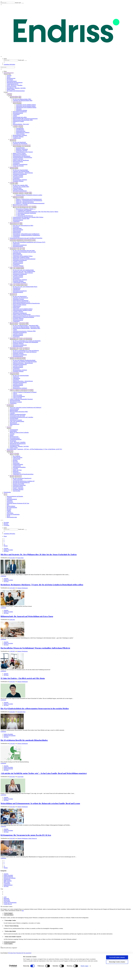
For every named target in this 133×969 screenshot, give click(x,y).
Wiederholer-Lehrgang (21, 110)
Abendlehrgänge (20, 129)
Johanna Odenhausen (22, 588)
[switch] (47, 966)
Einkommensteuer (8, 885)
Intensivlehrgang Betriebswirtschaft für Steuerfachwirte (26, 303)
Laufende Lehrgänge (18, 125)
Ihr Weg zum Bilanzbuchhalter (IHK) (22, 99)
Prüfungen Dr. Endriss (18, 121)
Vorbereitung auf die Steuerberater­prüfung (23, 474)
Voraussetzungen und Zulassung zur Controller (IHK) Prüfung (28, 217)
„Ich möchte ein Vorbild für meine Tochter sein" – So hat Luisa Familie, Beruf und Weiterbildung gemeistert (44, 773)
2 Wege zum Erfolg (17, 479)
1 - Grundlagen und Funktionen (23, 210)
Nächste (6, 545)
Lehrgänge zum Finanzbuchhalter (21, 171)
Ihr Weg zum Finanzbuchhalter (20, 170)
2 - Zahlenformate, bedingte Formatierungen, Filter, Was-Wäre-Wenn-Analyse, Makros (37, 211)
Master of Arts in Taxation (19, 153)
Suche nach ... (18, 2)
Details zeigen (84, 966)
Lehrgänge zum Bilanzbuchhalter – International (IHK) (26, 327)
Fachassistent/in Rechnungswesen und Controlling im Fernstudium (26, 238)
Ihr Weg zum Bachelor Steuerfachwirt (22, 478)
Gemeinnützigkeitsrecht (15, 439)
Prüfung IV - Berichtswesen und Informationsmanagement (30, 203)
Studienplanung (17, 472)
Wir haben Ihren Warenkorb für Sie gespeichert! (19, 953)
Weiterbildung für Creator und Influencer (20, 347)
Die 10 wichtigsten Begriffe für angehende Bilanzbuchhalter (24, 740)
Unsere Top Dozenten (18, 165)
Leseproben (9, 500)
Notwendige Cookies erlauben (117, 962)
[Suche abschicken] (26, 60)
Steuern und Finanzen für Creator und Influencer (25, 352)
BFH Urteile (7, 882)
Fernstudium (16, 227)
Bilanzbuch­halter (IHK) (15, 96)
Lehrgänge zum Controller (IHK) (21, 186)
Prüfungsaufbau (17, 232)
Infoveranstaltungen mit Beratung (15, 496)
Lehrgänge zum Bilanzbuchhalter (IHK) (22, 100)
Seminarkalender (14, 429)
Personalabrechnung (12, 81)
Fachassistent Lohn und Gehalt (17, 247)
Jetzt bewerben (16, 490)
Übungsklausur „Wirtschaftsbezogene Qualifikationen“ (26, 233)
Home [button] (5, 71)
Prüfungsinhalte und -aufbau (20, 117)
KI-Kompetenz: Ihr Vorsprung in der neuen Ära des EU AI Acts (26, 835)
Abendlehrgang (16, 288)
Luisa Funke (20, 776)
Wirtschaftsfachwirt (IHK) (16, 222)
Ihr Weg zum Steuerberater (19, 142)
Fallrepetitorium (17, 306)
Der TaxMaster (16, 456)
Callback (9, 511)
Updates (15, 329)
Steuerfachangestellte (15, 400)
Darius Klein (20, 557)
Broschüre (15, 461)
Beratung (15, 460)
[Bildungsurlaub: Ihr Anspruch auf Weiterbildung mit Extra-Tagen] (12, 636)
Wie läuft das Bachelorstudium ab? (21, 482)
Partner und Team (17, 470)
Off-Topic (6, 551)
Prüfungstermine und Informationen (21, 156)
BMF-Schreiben (8, 880)
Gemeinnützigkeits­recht (12, 83)
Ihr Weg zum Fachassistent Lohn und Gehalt (24, 250)
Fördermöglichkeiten (18, 464)
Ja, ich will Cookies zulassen (117, 957)
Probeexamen (16, 307)
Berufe (8, 515)
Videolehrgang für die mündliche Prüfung (26, 107)
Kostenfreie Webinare (18, 136)
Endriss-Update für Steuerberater (21, 160)
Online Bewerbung (17, 457)
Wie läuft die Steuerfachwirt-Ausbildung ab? (24, 481)
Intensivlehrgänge (17, 102)
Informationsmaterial (18, 113)
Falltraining (19, 108)
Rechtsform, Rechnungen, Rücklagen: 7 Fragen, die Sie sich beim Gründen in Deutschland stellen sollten (42, 585)
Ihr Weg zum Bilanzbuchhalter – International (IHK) (25, 325)
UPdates (15, 115)
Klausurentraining (20, 147)
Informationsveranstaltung (19, 467)
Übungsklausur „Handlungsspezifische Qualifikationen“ (26, 235)
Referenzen (15, 471)
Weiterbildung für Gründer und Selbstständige (21, 338)
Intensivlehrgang (17, 253)
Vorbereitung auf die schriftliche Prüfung (26, 104)
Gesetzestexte (16, 114)
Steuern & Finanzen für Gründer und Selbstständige (25, 342)
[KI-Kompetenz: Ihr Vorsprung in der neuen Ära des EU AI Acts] (12, 855)
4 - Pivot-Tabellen (20, 214)
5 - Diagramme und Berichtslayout (24, 215)
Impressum (6, 898)
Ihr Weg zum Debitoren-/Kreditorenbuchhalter (24, 360)
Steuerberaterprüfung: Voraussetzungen (22, 157)
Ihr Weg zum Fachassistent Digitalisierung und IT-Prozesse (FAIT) (29, 242)
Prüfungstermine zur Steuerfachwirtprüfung (23, 317)
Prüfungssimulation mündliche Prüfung (22, 310)
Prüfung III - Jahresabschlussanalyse (25, 202)
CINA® (15, 393)
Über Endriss (10, 513)
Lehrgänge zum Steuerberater (20, 143)
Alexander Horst (21, 711)
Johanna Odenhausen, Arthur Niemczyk (27, 838)
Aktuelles (9, 75)
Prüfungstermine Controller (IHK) (21, 218)
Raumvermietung (11, 506)
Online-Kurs (16, 377)
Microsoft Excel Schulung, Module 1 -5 (25, 208)
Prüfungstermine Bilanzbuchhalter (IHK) (23, 120)
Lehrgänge (9, 93)
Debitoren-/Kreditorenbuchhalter (18, 357)
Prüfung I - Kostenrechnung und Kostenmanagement (29, 199)
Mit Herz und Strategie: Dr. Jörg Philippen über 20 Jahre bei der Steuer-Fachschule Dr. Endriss (39, 554)
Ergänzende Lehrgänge (21, 150)
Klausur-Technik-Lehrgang (19, 304)
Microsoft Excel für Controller (20, 204)
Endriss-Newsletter (8, 549)
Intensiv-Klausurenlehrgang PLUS (21, 302)
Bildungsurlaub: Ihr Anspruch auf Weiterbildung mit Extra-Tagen (27, 616)
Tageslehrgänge (20, 128)
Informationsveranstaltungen (20, 111)
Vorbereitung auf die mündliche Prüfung (26, 106)
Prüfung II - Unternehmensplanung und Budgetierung (29, 200)
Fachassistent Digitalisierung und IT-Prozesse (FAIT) (23, 239)
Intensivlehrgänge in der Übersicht (24, 152)
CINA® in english (17, 395)
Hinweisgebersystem (12, 517)
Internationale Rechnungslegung (14, 82)
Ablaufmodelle (16, 458)
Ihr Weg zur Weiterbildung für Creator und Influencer (26, 350)
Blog (8, 504)
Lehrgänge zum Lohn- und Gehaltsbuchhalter (24, 271)
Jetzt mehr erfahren (8, 915)
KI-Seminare (10, 79)
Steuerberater (13, 139)
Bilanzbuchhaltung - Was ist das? (21, 124)
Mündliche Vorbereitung (22, 149)
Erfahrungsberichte (8, 768)
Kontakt (9, 510)
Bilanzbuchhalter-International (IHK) (19, 411)
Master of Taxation (14, 453)
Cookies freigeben (8, 913)
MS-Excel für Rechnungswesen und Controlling (24, 206)
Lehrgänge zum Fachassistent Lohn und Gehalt (24, 252)
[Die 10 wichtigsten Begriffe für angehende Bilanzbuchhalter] (11, 760)
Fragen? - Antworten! (18, 488)
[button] (68, 60)
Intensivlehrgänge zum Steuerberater (22, 145)
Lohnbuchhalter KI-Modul (19, 282)
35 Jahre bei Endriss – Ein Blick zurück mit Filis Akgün (23, 678)
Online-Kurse (16, 243)
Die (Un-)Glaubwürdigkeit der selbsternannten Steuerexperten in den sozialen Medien (35, 708)
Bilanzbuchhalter (14, 410)
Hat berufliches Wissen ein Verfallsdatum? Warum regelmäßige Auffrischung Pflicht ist (35, 648)
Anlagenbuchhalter (14, 372)
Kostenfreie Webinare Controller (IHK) (22, 192)
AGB (5, 897)
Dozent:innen (16, 463)
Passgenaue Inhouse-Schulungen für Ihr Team (18, 503)
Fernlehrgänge (10, 404)
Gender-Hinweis (8, 904)
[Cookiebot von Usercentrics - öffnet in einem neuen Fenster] (13, 966)
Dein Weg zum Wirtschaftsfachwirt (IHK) (23, 225)
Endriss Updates (14, 447)
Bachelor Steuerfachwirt (16, 475)
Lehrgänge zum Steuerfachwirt (20, 297)
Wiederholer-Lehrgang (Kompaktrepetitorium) (24, 258)
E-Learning (6, 525)
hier (23, 910)
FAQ (14, 122)
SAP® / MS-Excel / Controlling (14, 85)
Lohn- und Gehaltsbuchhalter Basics (19, 283)
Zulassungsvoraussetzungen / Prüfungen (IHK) (24, 331)
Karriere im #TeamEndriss (13, 514)
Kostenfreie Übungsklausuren (20, 164)
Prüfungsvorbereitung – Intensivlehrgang (23, 172)
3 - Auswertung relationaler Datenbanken (26, 213)
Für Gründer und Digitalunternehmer (16, 90)
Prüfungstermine (17, 231)
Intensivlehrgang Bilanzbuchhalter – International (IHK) (26, 328)
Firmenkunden (7, 492)
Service (5, 493)
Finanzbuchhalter (14, 167)
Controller (12, 413)
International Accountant (16, 402)
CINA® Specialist (17, 397)
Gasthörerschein (17, 138)
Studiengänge (10, 450)
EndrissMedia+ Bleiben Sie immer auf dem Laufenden (19, 431)
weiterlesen (3, 576)
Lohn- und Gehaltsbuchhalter (17, 267)
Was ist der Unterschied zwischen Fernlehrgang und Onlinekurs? (25, 407)
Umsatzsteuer (7, 883)
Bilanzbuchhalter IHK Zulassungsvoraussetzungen (25, 118)
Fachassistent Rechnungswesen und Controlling (21, 417)
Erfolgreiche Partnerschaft (19, 485)
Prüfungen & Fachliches (9, 735)
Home (5, 536)
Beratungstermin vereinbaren (20, 135)
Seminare (9, 427)
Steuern (8, 77)
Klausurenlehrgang (17, 254)
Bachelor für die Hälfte (18, 483)
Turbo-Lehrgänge (20, 133)
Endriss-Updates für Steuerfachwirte (22, 314)
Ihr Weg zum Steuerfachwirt (20, 296)
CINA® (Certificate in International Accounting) (21, 389)
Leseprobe (15, 468)
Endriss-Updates (11, 89)
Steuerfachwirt (13, 293)
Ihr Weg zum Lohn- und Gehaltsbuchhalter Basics (25, 286)
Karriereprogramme (11, 86)
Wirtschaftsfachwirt (14, 424)
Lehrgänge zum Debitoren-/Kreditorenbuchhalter (25, 361)
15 (4, 544)
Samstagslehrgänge (20, 131)
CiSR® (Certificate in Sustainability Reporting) (21, 399)
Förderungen (10, 502)
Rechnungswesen (11, 78)
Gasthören (9, 497)
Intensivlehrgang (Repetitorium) (20, 300)
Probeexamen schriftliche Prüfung (21, 257)
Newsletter (6, 522)
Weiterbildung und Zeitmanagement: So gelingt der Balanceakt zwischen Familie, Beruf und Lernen (40, 803)
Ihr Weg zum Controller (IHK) (20, 185)
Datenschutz (7, 899)
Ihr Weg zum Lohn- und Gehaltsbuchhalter (23, 270)
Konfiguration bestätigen (9, 942)
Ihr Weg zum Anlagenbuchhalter (21, 375)
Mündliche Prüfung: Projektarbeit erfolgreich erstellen (29, 195)
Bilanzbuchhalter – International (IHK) (19, 322)
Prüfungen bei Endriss (18, 196)
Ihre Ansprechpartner (12, 507)
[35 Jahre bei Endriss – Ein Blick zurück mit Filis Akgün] (13, 697)
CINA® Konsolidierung (19, 396)
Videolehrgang (16, 289)
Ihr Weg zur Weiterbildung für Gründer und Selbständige (27, 340)
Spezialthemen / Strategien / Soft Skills (16, 88)
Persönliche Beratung (18, 489)
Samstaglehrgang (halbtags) (22, 132)
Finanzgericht (7, 879)
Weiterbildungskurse (9, 72)
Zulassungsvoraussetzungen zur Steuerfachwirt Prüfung (26, 315)
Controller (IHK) (14, 182)
